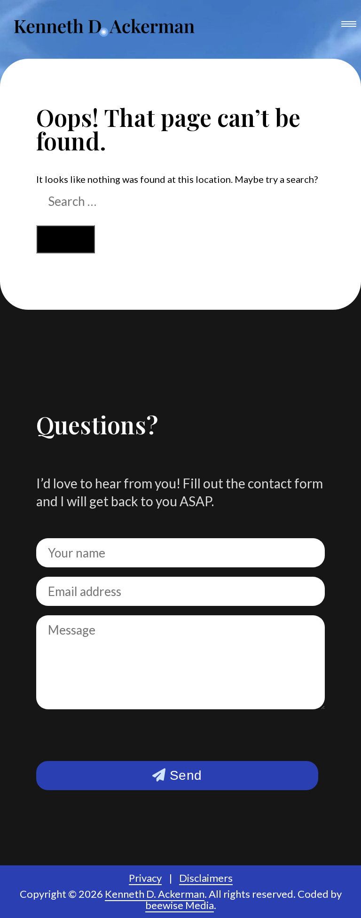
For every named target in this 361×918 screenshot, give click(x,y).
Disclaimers (206, 877)
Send (184, 775)
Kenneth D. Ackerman (154, 893)
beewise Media (179, 905)
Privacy (145, 877)
